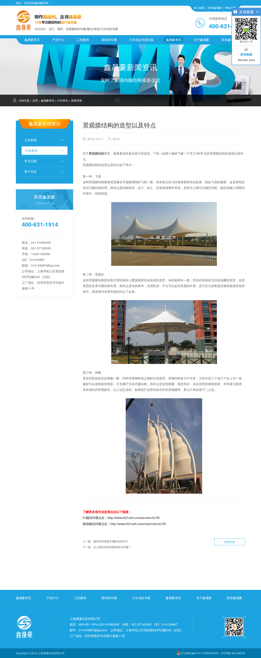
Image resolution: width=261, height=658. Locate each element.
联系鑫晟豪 (214, 8)
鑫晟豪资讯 (173, 39)
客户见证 (30, 171)
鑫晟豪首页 (32, 39)
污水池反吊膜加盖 (141, 39)
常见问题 (30, 161)
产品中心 (58, 39)
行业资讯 (62, 100)
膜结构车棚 (109, 39)
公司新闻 (30, 140)
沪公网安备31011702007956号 (200, 653)
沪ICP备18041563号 (232, 653)
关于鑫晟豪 (201, 39)
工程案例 (83, 39)
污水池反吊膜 (141, 598)
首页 (35, 100)
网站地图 (230, 8)
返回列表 (229, 542)
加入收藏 (199, 8)
